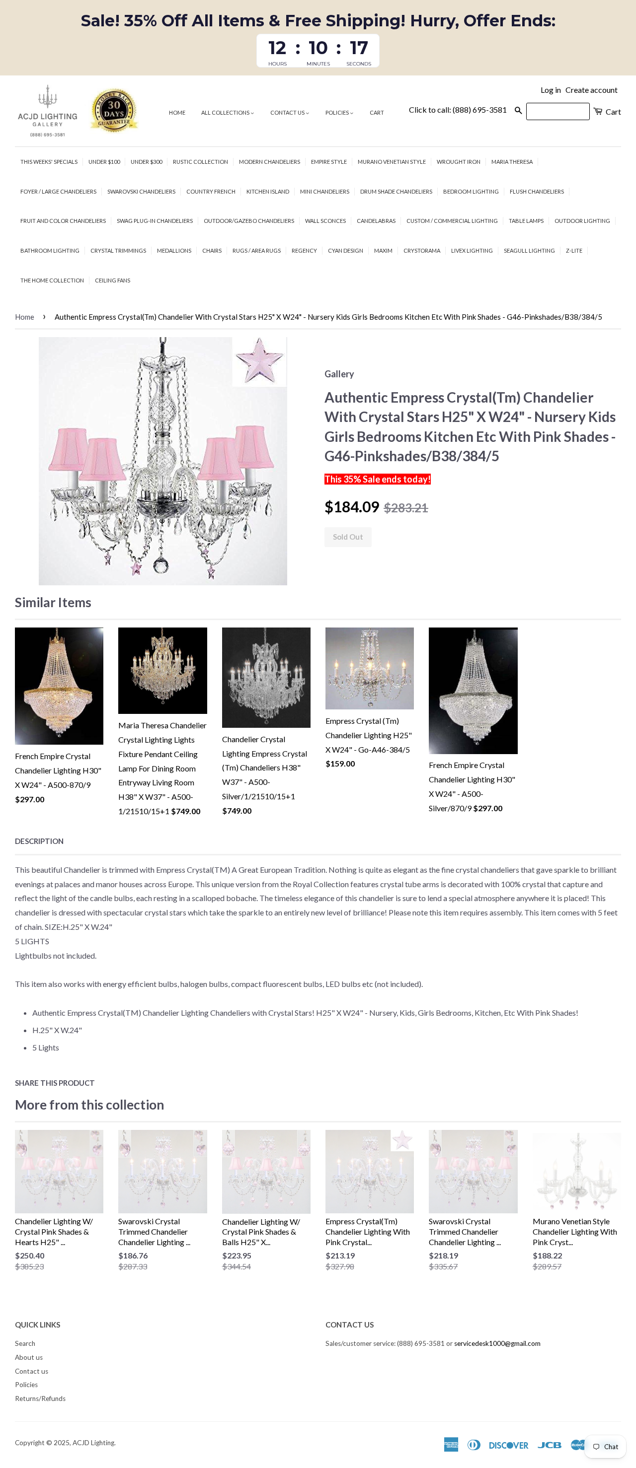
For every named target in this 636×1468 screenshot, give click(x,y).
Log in (551, 89)
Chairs (212, 250)
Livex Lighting (472, 250)
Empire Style (329, 161)
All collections (225, 112)
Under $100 (104, 161)
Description (39, 841)
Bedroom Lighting (471, 191)
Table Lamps (526, 220)
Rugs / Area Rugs (257, 250)
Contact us (288, 112)
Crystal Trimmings (118, 250)
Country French (211, 191)
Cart (377, 112)
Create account (591, 89)
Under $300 (146, 161)
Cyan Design (345, 250)
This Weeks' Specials (49, 161)
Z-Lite (574, 250)
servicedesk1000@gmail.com (497, 1343)
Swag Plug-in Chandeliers (155, 220)
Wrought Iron (458, 161)
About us (29, 1357)
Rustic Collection (200, 161)
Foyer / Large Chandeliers (58, 191)
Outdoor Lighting (582, 220)
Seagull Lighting (529, 250)
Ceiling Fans (112, 280)
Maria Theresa (512, 161)
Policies (337, 112)
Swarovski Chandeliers (141, 191)
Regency (304, 250)
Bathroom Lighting (50, 250)
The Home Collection (52, 280)
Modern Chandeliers (269, 161)
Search (25, 1343)
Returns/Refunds (40, 1398)
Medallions (174, 250)
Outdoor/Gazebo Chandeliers (249, 220)
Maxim (383, 250)
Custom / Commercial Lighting (452, 220)
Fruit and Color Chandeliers (63, 220)
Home (177, 112)
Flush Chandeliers (537, 191)
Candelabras (376, 220)
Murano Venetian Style (392, 161)
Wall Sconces (325, 220)
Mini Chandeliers (324, 191)
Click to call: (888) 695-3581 (458, 109)
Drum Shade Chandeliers (396, 191)
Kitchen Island (267, 191)
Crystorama (421, 250)
